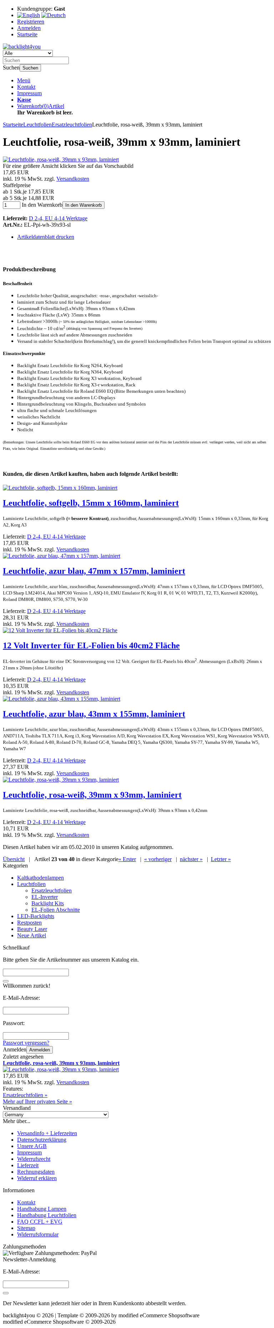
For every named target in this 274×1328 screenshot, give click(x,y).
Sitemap (26, 1228)
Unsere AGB (32, 1146)
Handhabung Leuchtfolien (46, 1215)
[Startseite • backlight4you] (22, 46)
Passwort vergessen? (26, 1043)
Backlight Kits (47, 903)
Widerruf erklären (37, 1178)
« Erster (127, 859)
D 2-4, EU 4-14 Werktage (58, 218)
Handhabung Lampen (41, 1209)
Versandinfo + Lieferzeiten (47, 1133)
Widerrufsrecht (33, 1159)
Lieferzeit (28, 1165)
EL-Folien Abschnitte (55, 910)
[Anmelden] (6, 1293)
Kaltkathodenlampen (40, 878)
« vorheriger (158, 859)
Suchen (30, 68)
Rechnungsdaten (36, 1172)
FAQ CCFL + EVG (39, 1222)
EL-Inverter (44, 897)
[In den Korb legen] (6, 981)
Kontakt (26, 87)
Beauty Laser (32, 929)
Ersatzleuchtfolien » (25, 1095)
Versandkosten (72, 179)
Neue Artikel (31, 935)
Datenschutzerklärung (41, 1140)
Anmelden (39, 1049)
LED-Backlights (35, 916)
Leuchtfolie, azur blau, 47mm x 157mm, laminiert (94, 571)
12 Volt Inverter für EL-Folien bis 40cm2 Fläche (91, 645)
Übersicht (14, 859)
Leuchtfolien (31, 884)
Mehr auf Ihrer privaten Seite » (37, 1101)
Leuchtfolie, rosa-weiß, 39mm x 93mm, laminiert (92, 794)
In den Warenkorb (83, 205)
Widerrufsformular (38, 1234)
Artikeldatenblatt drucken (45, 237)
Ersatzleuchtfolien (51, 890)
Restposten (29, 923)
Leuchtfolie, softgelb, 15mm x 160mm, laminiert (91, 503)
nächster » (191, 859)
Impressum (29, 93)
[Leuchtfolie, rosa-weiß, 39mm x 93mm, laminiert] (61, 159)
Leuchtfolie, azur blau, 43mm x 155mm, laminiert (94, 714)
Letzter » (221, 859)
